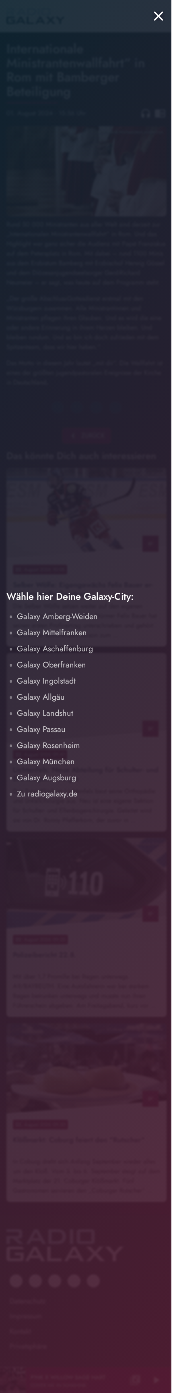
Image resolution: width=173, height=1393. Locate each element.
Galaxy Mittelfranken (52, 632)
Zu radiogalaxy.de (47, 794)
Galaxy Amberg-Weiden (57, 616)
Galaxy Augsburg (46, 778)
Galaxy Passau (41, 729)
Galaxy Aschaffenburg (55, 649)
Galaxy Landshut (45, 713)
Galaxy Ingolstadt (46, 681)
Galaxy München (46, 761)
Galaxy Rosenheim (48, 745)
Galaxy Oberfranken (51, 665)
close (158, 16)
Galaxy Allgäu (41, 697)
